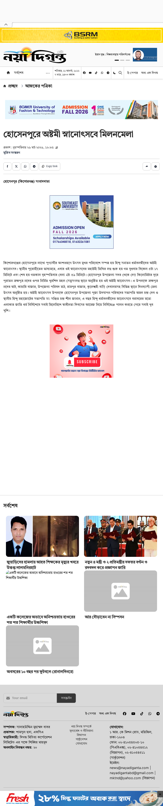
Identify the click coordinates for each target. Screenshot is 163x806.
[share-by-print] (156, 166)
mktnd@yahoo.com (125, 778)
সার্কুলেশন (81, 739)
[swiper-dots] (117, 60)
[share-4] (34, 166)
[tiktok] (96, 73)
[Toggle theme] (115, 73)
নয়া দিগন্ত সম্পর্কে (81, 726)
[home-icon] (8, 72)
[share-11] (147, 166)
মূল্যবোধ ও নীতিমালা (81, 730)
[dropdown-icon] (47, 73)
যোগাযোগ (81, 743)
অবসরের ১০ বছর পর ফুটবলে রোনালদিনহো (40, 671)
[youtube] (90, 73)
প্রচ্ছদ (13, 86)
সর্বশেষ (18, 72)
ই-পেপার (132, 72)
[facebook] (84, 73)
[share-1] (7, 166)
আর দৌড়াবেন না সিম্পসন (104, 617)
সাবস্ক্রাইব (66, 698)
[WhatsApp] (102, 73)
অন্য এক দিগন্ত (149, 72)
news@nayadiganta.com (129, 768)
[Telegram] (108, 73)
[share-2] (16, 166)
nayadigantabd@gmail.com (131, 773)
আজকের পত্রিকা (38, 86)
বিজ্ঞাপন (81, 735)
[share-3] (25, 166)
